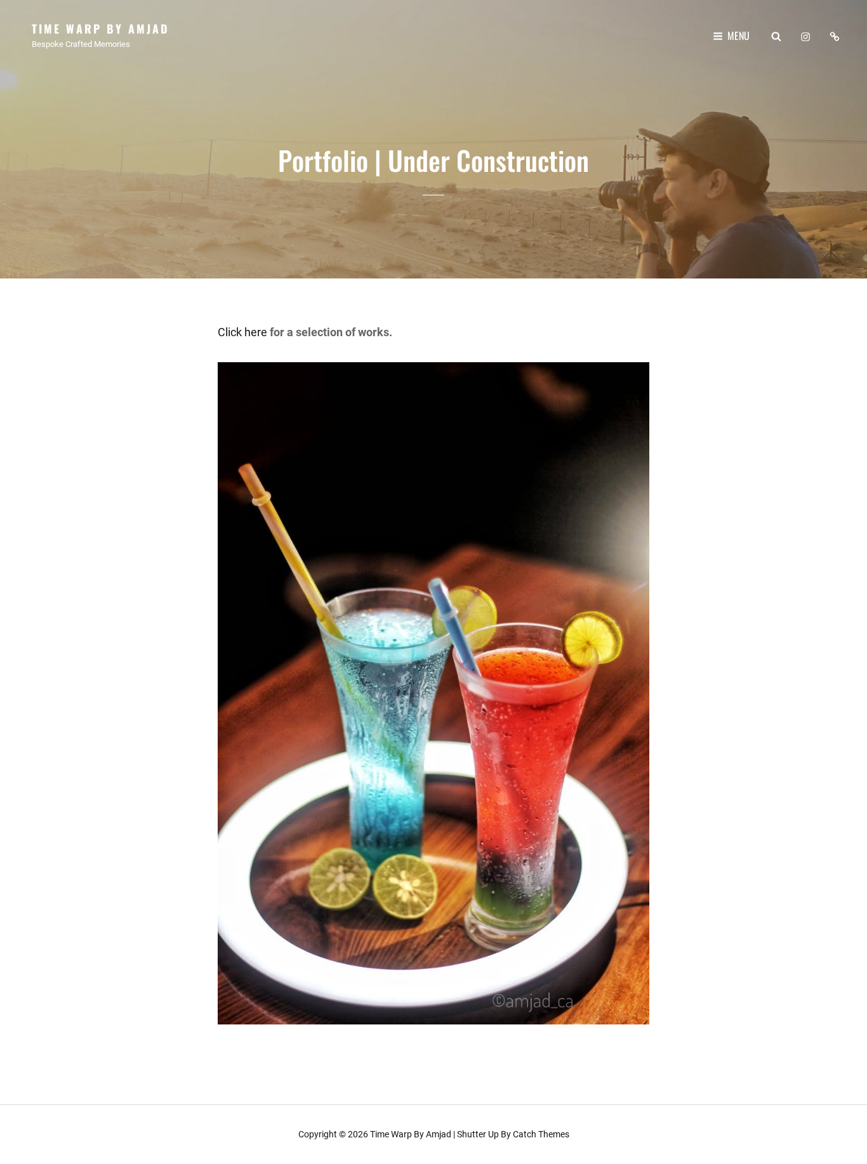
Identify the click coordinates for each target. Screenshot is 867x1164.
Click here (242, 332)
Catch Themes (541, 1134)
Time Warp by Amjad (100, 28)
